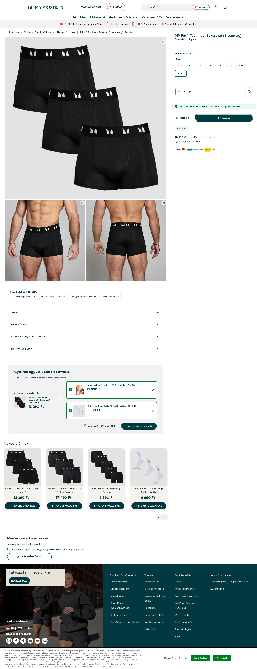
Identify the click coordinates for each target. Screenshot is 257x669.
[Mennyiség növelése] (189, 91)
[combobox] (175, 7)
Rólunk (178, 581)
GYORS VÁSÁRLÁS (24, 506)
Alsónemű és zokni (67, 32)
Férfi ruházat (97, 17)
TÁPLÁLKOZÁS (91, 7)
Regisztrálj (19, 580)
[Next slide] (167, 486)
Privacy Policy (89, 666)
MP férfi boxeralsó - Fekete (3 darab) (22, 490)
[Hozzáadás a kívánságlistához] (249, 91)
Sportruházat (152, 581)
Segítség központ (120, 589)
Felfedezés (132, 17)
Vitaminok (150, 629)
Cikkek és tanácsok (155, 589)
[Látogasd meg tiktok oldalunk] (23, 641)
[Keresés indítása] (144, 7)
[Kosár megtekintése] (225, 7)
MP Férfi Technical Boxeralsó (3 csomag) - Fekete (105, 32)
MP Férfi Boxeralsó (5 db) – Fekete (106, 490)
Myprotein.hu (15, 32)
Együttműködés (183, 622)
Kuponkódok (217, 589)
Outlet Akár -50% (152, 17)
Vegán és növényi (154, 622)
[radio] (180, 66)
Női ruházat (80, 17)
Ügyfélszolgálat (119, 581)
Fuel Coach (202, 7)
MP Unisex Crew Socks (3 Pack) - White (149, 490)
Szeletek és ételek (154, 615)
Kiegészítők (115, 17)
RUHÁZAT (116, 7)
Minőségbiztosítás (185, 589)
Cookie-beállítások (17, 621)
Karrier (178, 636)
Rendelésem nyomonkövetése (120, 605)
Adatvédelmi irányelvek (187, 596)
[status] (184, 91)
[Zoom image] (163, 41)
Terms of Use (105, 666)
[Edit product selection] (152, 389)
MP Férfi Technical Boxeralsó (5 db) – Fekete (64, 490)
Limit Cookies (200, 658)
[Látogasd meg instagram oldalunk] (9, 641)
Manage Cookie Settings (175, 658)
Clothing (28, 32)
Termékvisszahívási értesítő (125, 622)
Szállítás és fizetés (120, 615)
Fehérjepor (150, 608)
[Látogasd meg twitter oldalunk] (37, 641)
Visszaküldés (117, 596)
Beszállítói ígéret (184, 629)
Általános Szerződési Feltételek (186, 605)
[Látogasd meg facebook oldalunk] (16, 641)
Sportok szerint (175, 17)
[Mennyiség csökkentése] (179, 91)
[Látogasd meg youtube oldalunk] (30, 641)
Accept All (222, 658)
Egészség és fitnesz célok (156, 598)
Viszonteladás (182, 615)
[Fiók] (216, 7)
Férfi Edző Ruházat (45, 32)
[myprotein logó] (45, 7)
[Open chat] (45, 641)
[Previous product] (159, 517)
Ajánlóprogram (229, 581)
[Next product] (165, 517)
